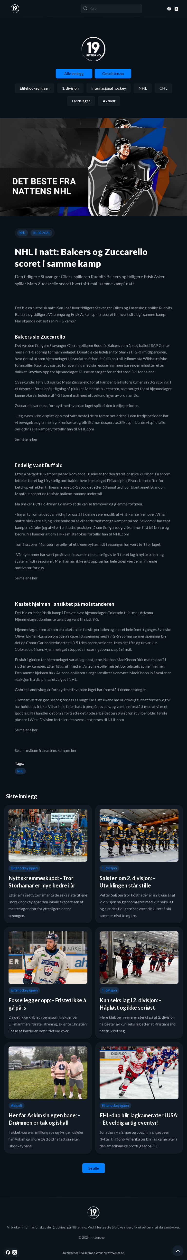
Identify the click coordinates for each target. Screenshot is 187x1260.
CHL (163, 88)
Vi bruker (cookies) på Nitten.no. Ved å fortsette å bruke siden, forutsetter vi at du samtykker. (93, 1227)
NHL (143, 88)
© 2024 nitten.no (91, 1237)
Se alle (93, 1168)
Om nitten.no (113, 73)
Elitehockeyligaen (34, 88)
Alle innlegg (74, 73)
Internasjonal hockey (108, 88)
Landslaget (81, 100)
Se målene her (26, 439)
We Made (117, 1253)
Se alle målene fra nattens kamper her (45, 750)
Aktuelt (109, 100)
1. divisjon (70, 88)
